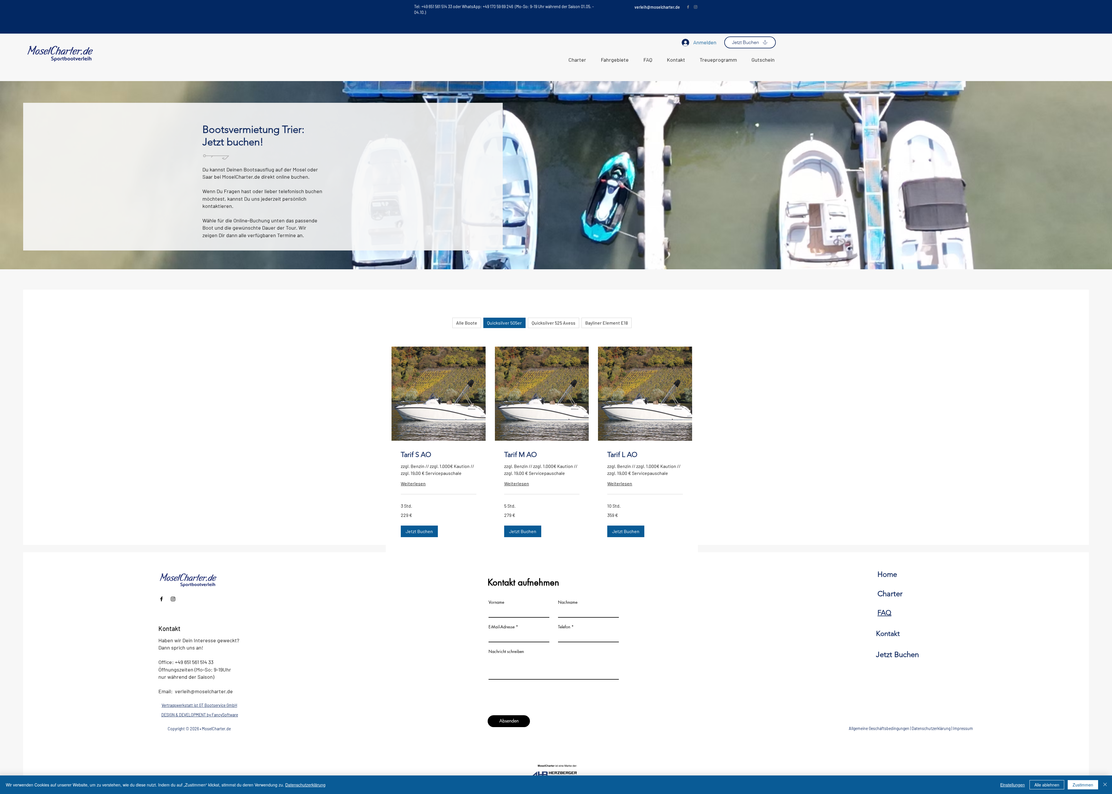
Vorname (496, 602)
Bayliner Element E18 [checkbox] (606, 322)
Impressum (963, 728)
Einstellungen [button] (1012, 785)
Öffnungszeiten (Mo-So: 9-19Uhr (194, 669)
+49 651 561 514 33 (194, 662)
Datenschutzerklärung (931, 728)
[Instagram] (695, 7)
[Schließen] (1105, 784)
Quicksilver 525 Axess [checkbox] (553, 322)
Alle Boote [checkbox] (466, 322)
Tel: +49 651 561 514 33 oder (438, 6)
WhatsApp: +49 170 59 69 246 (488, 6)
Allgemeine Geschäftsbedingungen (879, 728)
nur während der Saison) (186, 677)
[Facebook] (688, 7)
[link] (438, 454)
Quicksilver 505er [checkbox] (504, 322)
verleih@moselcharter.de (657, 7)
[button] (419, 531)
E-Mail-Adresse (502, 627)
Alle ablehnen (1046, 785)
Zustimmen (1083, 785)
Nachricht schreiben (506, 652)
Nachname (567, 602)
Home (887, 574)
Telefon (564, 627)
